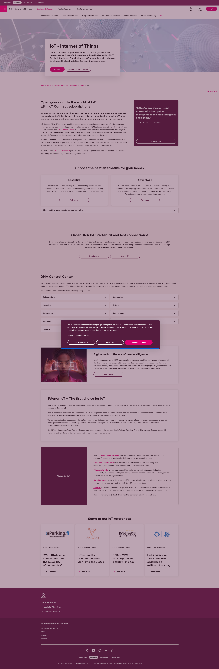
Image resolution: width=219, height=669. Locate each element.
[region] (110, 334)
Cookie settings (81, 342)
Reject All (110, 342)
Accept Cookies (139, 342)
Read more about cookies (78, 335)
